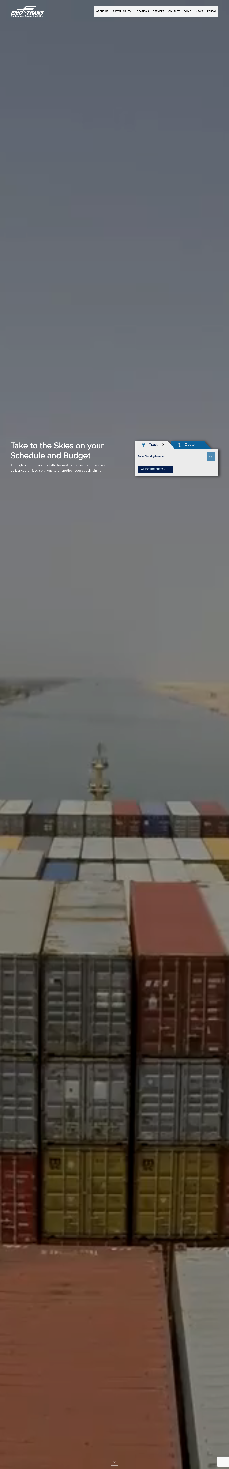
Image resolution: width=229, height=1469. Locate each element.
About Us (102, 11)
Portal (211, 11)
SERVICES (158, 11)
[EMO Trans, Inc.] (27, 10)
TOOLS (188, 11)
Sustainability (122, 11)
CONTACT (174, 11)
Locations (142, 11)
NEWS (199, 11)
